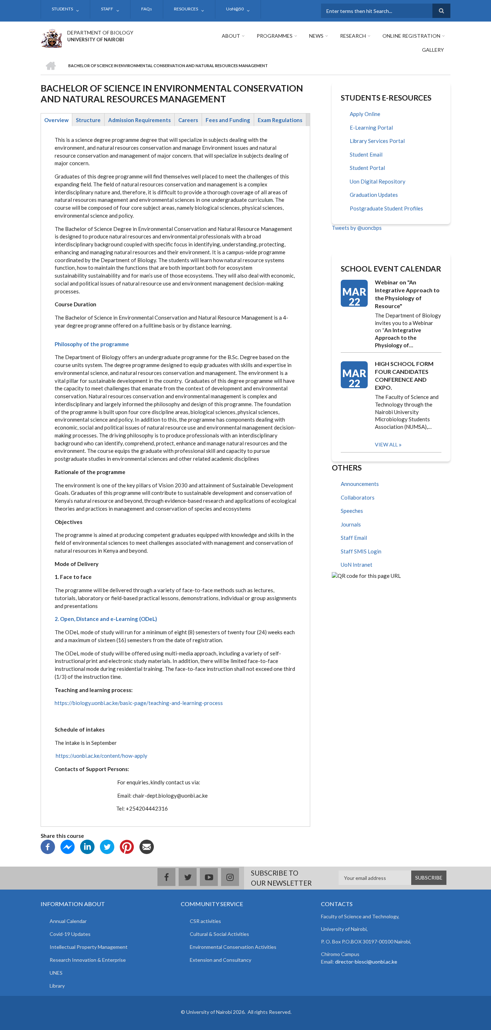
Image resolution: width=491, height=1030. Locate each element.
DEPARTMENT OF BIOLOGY (100, 32)
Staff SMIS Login (361, 551)
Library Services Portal (377, 141)
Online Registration (411, 36)
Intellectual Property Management (89, 947)
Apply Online (365, 114)
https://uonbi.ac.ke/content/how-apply (101, 755)
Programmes (275, 36)
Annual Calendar (68, 921)
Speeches (352, 510)
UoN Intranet (356, 564)
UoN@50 (235, 8)
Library (57, 986)
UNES (56, 973)
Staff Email (354, 537)
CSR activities (205, 921)
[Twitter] (107, 846)
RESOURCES (186, 8)
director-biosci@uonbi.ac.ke (366, 962)
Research (353, 36)
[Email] (146, 846)
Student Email (366, 154)
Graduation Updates (374, 194)
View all (386, 444)
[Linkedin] (87, 846)
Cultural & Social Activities (219, 934)
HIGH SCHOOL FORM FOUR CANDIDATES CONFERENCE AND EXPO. (404, 375)
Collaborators (358, 497)
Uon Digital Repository (377, 181)
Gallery (433, 50)
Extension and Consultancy (220, 960)
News (316, 36)
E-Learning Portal (371, 127)
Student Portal (367, 167)
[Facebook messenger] (67, 846)
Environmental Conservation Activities (233, 947)
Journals (351, 524)
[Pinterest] (127, 846)
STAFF (107, 8)
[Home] (51, 37)
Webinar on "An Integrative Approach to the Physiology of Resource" (407, 294)
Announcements (360, 484)
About (231, 36)
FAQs (146, 8)
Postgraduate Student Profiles (386, 208)
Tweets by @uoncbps (357, 227)
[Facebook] (48, 846)
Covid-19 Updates (70, 934)
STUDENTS (62, 8)
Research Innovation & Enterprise (88, 960)
